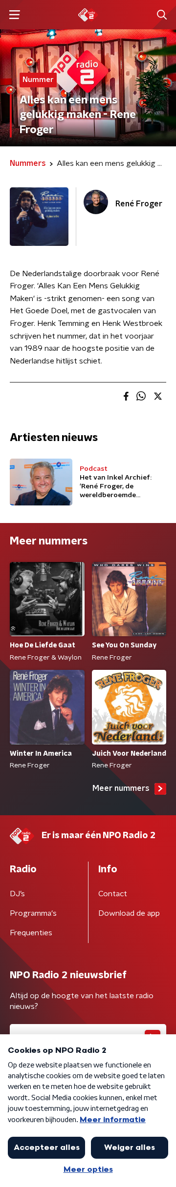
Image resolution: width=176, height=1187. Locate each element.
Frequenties (31, 933)
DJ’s (17, 894)
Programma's (33, 913)
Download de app (129, 913)
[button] (14, 15)
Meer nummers (121, 788)
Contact (112, 894)
